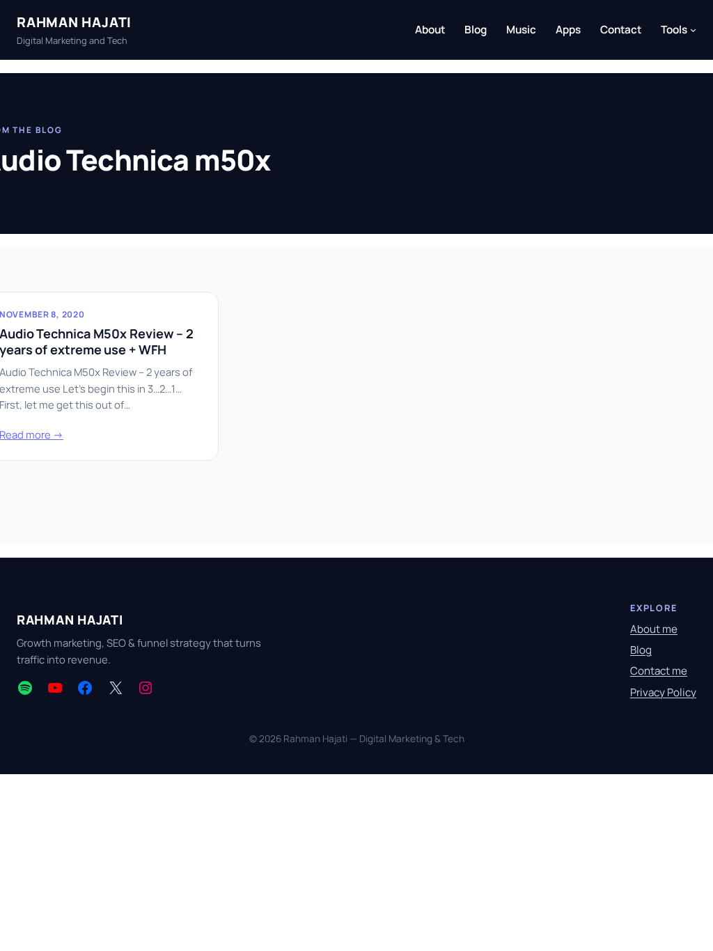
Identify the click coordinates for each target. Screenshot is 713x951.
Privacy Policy (663, 692)
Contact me (658, 670)
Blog (641, 650)
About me (653, 629)
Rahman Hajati (74, 22)
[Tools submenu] (693, 29)
